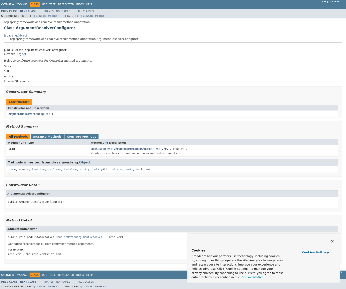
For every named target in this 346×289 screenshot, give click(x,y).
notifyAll (100, 169)
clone (12, 169)
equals (24, 169)
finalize (38, 169)
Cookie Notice (252, 277)
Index (80, 4)
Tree (52, 4)
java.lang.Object (15, 35)
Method (53, 16)
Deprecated (66, 4)
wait (129, 169)
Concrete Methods (81, 136)
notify (85, 169)
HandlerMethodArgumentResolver (143, 148)
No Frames (63, 11)
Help (89, 4)
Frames (49, 11)
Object (21, 54)
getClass (54, 169)
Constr (41, 16)
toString (116, 169)
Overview (7, 4)
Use (44, 4)
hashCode (70, 169)
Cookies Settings (315, 252)
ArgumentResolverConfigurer (29, 114)
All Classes (86, 11)
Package (21, 4)
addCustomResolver (105, 148)
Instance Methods (47, 136)
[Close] (332, 241)
